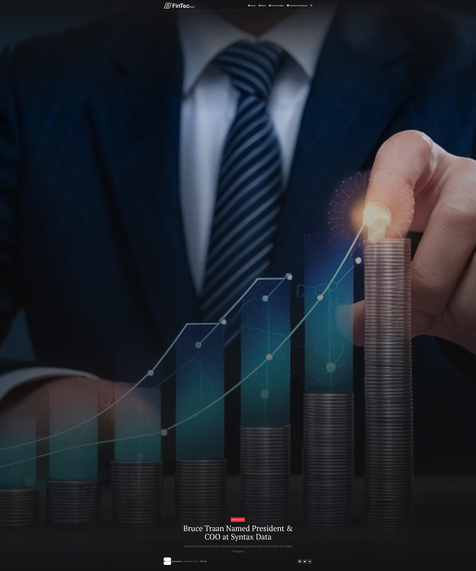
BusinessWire (176, 561)
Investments (238, 520)
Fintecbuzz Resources (298, 5)
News (263, 5)
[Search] (311, 6)
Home (253, 5)
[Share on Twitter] (305, 561)
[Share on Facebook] (300, 561)
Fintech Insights (277, 5)
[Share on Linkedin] (310, 561)
